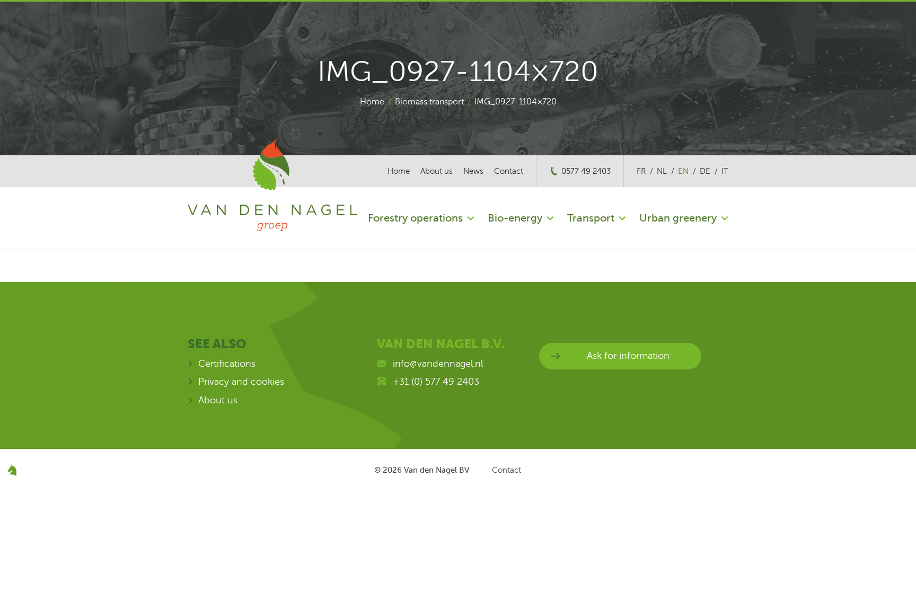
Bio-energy (515, 218)
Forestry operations (415, 218)
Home (372, 102)
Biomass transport (429, 102)
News (473, 171)
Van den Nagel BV (436, 470)
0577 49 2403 (586, 171)
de (705, 171)
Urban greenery (678, 218)
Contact (508, 171)
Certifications (227, 363)
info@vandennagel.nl (438, 363)
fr (641, 171)
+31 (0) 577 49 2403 (436, 381)
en (683, 171)
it (724, 171)
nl (662, 171)
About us (436, 171)
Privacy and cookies (241, 381)
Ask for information (628, 355)
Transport (590, 218)
